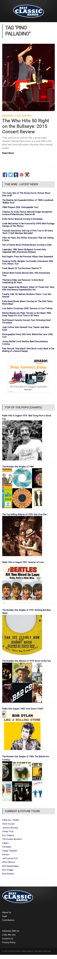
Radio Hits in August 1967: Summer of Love (23, 562)
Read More (8, 153)
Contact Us (7, 938)
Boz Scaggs (7, 870)
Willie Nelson (8, 862)
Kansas (5, 854)
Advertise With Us (10, 931)
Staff (4, 916)
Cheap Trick (7, 831)
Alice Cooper (8, 824)
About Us (6, 912)
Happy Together (9, 850)
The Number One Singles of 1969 (17, 466)
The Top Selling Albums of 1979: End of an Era (24, 514)
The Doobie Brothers (12, 839)
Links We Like (8, 934)
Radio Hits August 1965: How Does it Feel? (22, 708)
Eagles (5, 843)
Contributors (8, 920)
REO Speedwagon (10, 866)
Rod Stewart (8, 873)
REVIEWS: (8, 115)
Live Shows (23, 115)
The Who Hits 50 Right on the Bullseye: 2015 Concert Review (25, 126)
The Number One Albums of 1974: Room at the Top (26, 661)
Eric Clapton (8, 835)
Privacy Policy (8, 942)
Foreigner (6, 847)
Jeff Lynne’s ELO (10, 858)
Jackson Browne (10, 827)
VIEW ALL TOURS (10, 820)
